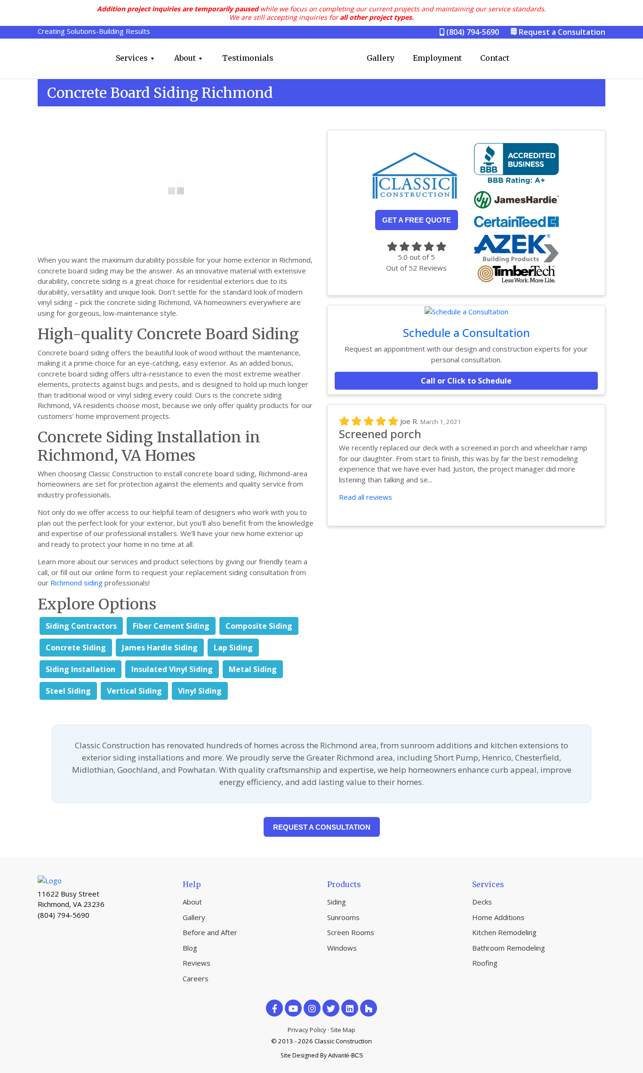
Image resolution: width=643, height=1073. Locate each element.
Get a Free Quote (416, 220)
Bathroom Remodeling (508, 948)
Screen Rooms (350, 932)
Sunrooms (343, 917)
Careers (196, 978)
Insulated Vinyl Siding (172, 669)
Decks (482, 901)
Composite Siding (258, 626)
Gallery (380, 58)
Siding (336, 901)
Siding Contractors (81, 626)
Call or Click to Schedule (466, 381)
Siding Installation (80, 669)
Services (132, 58)
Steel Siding (68, 691)
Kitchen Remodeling (504, 932)
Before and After (210, 932)
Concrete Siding (76, 647)
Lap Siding (233, 647)
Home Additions (498, 917)
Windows (342, 948)
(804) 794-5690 (471, 32)
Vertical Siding (134, 691)
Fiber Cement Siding (171, 626)
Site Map (342, 1029)
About (185, 58)
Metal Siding (253, 669)
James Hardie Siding (160, 647)
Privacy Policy (307, 1029)
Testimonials (247, 58)
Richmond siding (76, 582)
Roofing (485, 963)
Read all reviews (365, 497)
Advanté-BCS (345, 1055)
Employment (437, 58)
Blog (190, 948)
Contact (494, 58)
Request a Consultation (562, 32)
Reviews (196, 963)
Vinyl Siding (200, 691)
